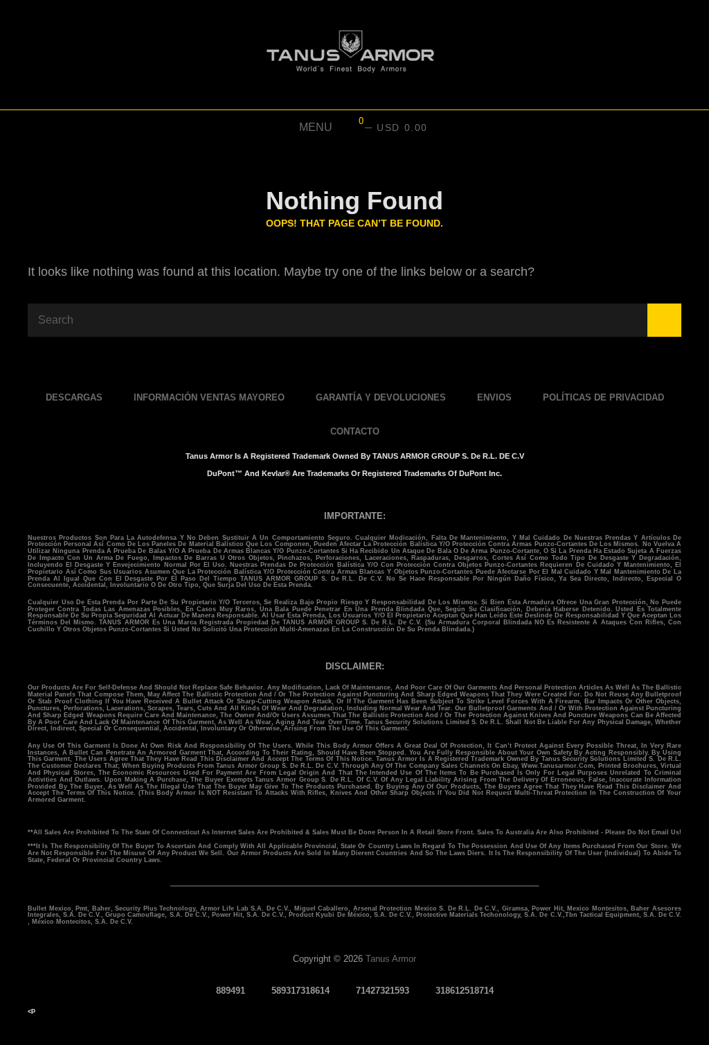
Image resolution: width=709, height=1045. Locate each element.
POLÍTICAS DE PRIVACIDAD (603, 397)
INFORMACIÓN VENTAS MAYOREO (209, 397)
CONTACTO (354, 431)
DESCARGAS (74, 397)
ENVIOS (494, 397)
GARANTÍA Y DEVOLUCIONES (381, 397)
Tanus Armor (391, 959)
